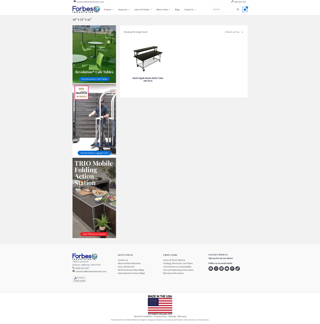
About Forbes (162, 9)
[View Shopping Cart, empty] (245, 9)
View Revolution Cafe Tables (94, 79)
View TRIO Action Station (94, 234)
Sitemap (172, 316)
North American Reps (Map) (131, 270)
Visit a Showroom (126, 266)
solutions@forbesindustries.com (90, 2)
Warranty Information (173, 273)
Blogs (177, 9)
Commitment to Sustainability (177, 266)
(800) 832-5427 (240, 2)
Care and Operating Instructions (178, 270)
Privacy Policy (160, 316)
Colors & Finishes (141, 9)
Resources (122, 9)
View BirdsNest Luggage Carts (94, 153)
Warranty (182, 316)
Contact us (123, 260)
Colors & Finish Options (174, 260)
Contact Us (189, 9)
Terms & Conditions (143, 316)
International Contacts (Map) (131, 273)
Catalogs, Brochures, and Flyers (178, 263)
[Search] (238, 9)
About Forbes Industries (129, 263)
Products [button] (107, 9)
